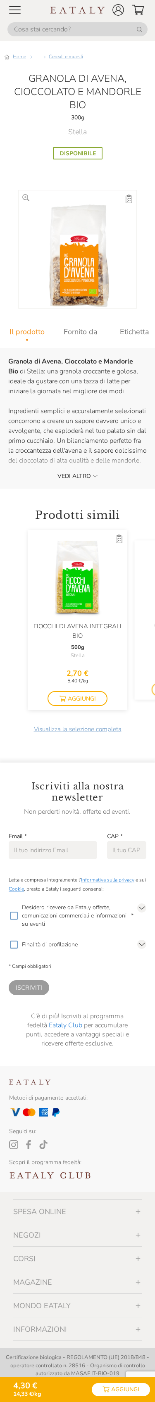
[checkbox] (14, 916)
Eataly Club (65, 1025)
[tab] (26, 331)
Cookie (16, 889)
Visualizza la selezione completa (78, 729)
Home (19, 56)
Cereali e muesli (66, 56)
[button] (118, 10)
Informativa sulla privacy (107, 880)
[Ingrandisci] (25, 197)
